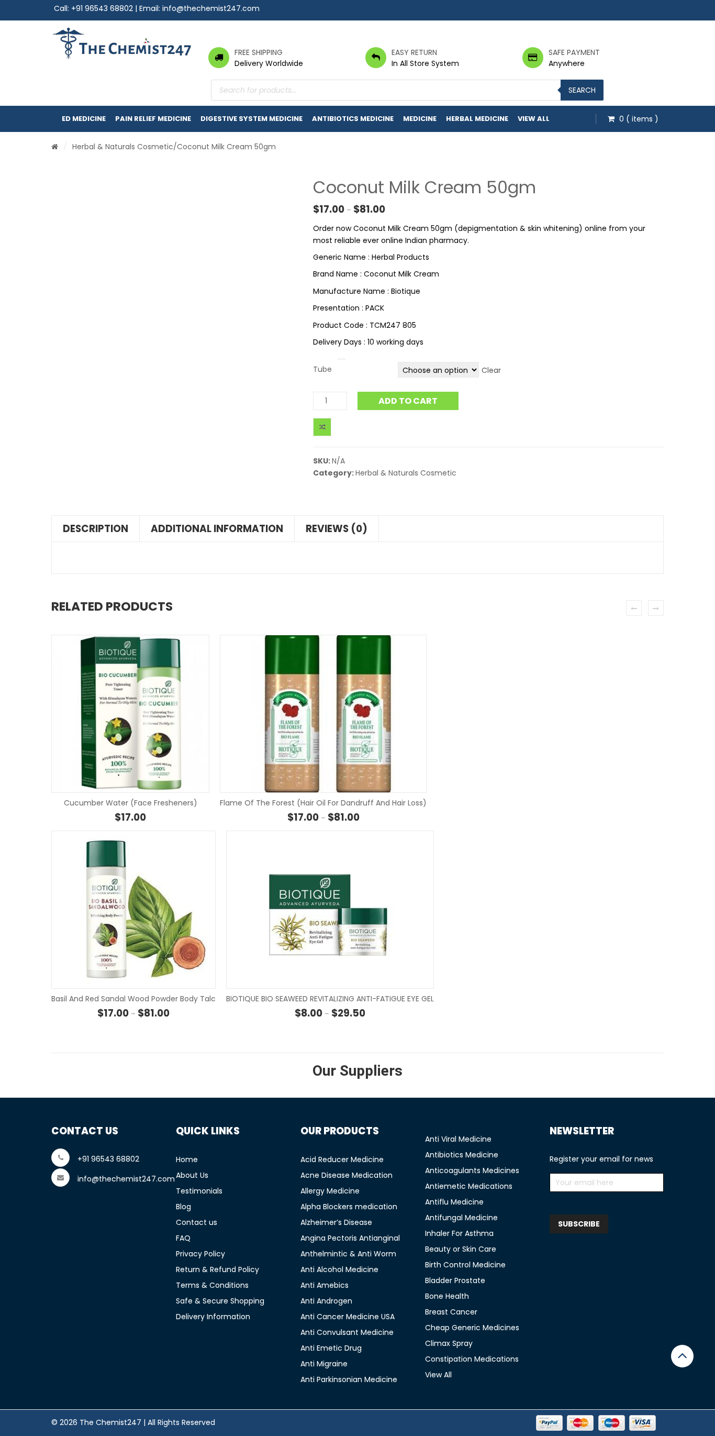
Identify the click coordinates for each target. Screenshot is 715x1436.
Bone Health (447, 1296)
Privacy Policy (200, 1254)
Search (582, 90)
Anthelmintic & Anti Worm (348, 1254)
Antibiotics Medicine (353, 119)
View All (534, 119)
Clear (491, 370)
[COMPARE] (322, 427)
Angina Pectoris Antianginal (350, 1238)
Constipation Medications (472, 1359)
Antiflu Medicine (454, 1202)
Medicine (420, 119)
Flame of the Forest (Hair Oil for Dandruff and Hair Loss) (323, 803)
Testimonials (199, 1191)
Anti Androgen (326, 1301)
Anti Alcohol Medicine (339, 1269)
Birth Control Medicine (465, 1265)
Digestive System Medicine (251, 119)
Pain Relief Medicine (153, 119)
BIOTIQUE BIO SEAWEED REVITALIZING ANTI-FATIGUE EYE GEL (330, 998)
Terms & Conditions (212, 1285)
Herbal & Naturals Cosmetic (122, 146)
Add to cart (408, 401)
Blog (183, 1206)
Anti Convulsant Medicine (347, 1332)
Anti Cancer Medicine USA (347, 1316)
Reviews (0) (336, 529)
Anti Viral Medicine (458, 1139)
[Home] (54, 146)
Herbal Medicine (477, 119)
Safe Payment (574, 52)
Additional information (217, 529)
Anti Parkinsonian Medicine (348, 1379)
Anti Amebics (324, 1285)
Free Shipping (258, 52)
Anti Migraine (324, 1363)
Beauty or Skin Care (460, 1249)
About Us (192, 1175)
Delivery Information (213, 1316)
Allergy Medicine (330, 1191)
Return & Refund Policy (217, 1269)
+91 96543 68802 (102, 8)
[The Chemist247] (122, 43)
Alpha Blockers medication (348, 1206)
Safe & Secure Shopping (220, 1301)
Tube (322, 369)
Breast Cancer (451, 1312)
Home (187, 1159)
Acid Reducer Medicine (342, 1159)
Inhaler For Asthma (459, 1233)
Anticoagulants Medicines (472, 1170)
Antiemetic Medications (468, 1186)
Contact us (196, 1222)
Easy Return (414, 52)
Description (95, 529)
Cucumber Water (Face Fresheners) (130, 803)
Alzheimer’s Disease (336, 1222)
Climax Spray (449, 1343)
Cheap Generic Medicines (472, 1327)
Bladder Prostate (455, 1280)
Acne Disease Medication (346, 1175)
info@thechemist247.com (211, 8)
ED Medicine (84, 119)
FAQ (183, 1238)
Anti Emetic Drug (331, 1348)
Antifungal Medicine (461, 1217)
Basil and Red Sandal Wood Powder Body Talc (133, 998)
